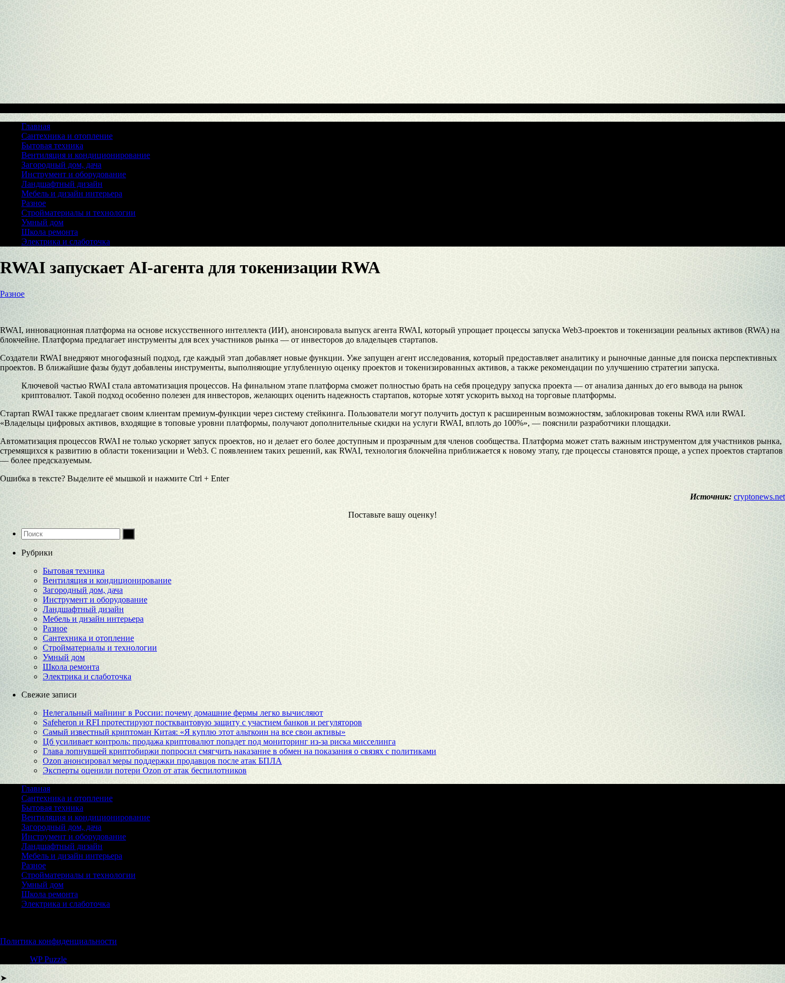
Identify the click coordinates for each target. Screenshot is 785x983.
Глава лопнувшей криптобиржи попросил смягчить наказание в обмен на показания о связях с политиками (239, 751)
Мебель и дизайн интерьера (71, 193)
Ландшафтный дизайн (62, 183)
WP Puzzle (48, 959)
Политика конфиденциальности (58, 941)
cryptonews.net (759, 496)
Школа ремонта (49, 231)
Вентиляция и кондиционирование (85, 155)
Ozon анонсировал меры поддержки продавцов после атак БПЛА (162, 760)
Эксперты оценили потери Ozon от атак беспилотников (145, 770)
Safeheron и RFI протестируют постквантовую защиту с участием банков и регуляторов (202, 722)
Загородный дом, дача (61, 164)
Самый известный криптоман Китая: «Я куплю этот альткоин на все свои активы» (194, 731)
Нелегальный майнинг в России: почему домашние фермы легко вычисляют (183, 712)
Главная (35, 126)
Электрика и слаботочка (65, 241)
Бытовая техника (52, 145)
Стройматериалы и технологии (78, 212)
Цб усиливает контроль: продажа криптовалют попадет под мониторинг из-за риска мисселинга (219, 741)
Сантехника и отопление (67, 135)
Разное (33, 203)
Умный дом (42, 222)
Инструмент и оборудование (73, 174)
